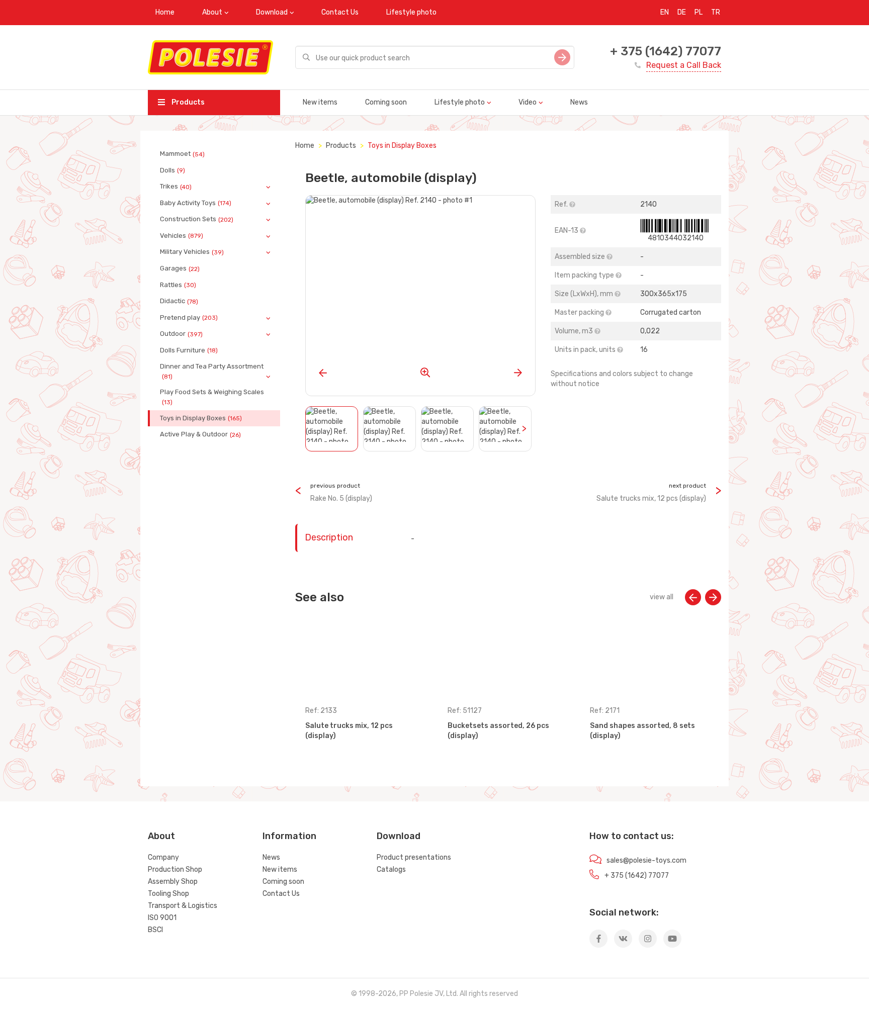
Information (289, 836)
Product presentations (414, 857)
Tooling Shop (168, 893)
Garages (180, 268)
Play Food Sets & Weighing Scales (212, 396)
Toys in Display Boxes (201, 418)
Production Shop (175, 869)
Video (527, 102)
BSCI (155, 930)
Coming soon (386, 102)
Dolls (172, 170)
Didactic (179, 301)
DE (681, 12)
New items (320, 102)
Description (329, 537)
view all (661, 597)
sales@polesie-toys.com (646, 860)
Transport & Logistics (182, 905)
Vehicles (181, 236)
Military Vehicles (192, 252)
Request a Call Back (683, 65)
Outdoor (181, 334)
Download (272, 12)
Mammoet (182, 154)
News (579, 102)
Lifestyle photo (411, 12)
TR (715, 12)
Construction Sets (196, 219)
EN (664, 12)
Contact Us (340, 12)
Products (187, 102)
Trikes (176, 186)
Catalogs (391, 869)
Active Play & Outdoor (200, 434)
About (212, 12)
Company (163, 857)
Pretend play (189, 318)
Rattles (178, 285)
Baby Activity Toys (195, 203)
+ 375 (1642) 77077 (665, 51)
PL (698, 12)
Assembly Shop (173, 881)
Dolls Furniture (189, 350)
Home (165, 12)
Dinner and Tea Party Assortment (212, 371)
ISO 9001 (162, 917)
